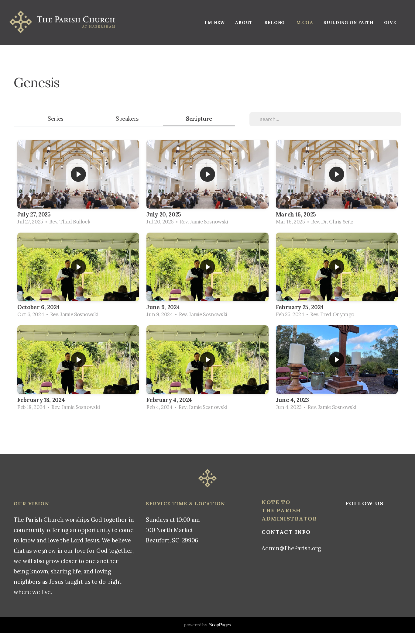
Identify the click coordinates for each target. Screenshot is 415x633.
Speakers (127, 118)
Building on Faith (348, 22)
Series (55, 118)
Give (390, 22)
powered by (207, 625)
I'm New (214, 22)
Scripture (199, 118)
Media (305, 22)
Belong (275, 22)
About (244, 22)
